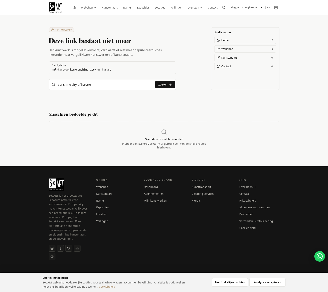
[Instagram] (52, 248)
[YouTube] (52, 256)
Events (127, 7)
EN (268, 7)
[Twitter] (68, 248)
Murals (196, 200)
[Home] (74, 8)
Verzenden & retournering (256, 221)
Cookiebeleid (247, 228)
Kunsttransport (201, 187)
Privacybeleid (247, 200)
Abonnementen (154, 193)
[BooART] (55, 7)
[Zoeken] (223, 7)
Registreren (251, 7)
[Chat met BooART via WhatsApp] (319, 256)
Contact (213, 7)
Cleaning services (203, 193)
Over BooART (247, 187)
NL (262, 7)
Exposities (143, 7)
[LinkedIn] (77, 248)
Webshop (87, 7)
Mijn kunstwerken (155, 200)
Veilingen (176, 7)
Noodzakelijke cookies (230, 282)
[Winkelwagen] (276, 7)
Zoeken (162, 84)
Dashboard (151, 187)
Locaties (160, 7)
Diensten (193, 7)
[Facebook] (60, 248)
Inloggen (234, 7)
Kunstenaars (110, 7)
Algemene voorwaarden (254, 207)
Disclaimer (246, 214)
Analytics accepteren (267, 282)
